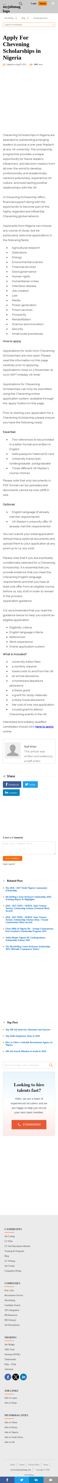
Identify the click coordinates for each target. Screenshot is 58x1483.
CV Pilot (9, 1241)
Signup (42, 3)
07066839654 (32, 1124)
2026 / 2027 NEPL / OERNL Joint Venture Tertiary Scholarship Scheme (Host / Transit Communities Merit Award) (26, 920)
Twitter (32, 784)
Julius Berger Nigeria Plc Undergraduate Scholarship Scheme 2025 (25, 938)
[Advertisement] (29, 100)
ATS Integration (12, 1310)
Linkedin (13, 793)
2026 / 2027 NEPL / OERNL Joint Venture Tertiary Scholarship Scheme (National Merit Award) (27, 908)
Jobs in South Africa (14, 1437)
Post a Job (9, 1290)
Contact (21, 1465)
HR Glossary (10, 1320)
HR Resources (11, 1315)
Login (33, 3)
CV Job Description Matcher (17, 1246)
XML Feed (9, 1349)
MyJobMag (9, 18)
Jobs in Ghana (11, 1422)
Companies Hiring (13, 1271)
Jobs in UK (10, 1442)
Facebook (14, 784)
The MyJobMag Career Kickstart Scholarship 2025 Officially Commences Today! (27, 947)
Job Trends (10, 1266)
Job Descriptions (12, 1325)
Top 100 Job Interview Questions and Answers (27, 1029)
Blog (23, 18)
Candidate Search (12, 1305)
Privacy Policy (33, 1465)
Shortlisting (10, 1300)
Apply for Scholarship (13, 25)
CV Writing (10, 1261)
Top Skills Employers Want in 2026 (22, 1036)
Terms (45, 1465)
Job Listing (10, 1236)
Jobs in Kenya (11, 1427)
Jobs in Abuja (11, 1403)
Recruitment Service (14, 1295)
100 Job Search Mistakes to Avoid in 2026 (25, 1051)
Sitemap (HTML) (13, 1354)
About (12, 1465)
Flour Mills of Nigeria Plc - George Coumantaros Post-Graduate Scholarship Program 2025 (29, 930)
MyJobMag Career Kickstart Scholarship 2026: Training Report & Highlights (28, 898)
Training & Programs (14, 1251)
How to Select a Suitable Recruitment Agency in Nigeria (28, 1043)
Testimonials (10, 1359)
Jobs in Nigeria (11, 1432)
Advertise (9, 1369)
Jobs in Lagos (11, 1398)
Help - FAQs (10, 1364)
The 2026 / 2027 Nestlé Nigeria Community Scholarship (26, 889)
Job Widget (10, 1344)
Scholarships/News (40, 18)
